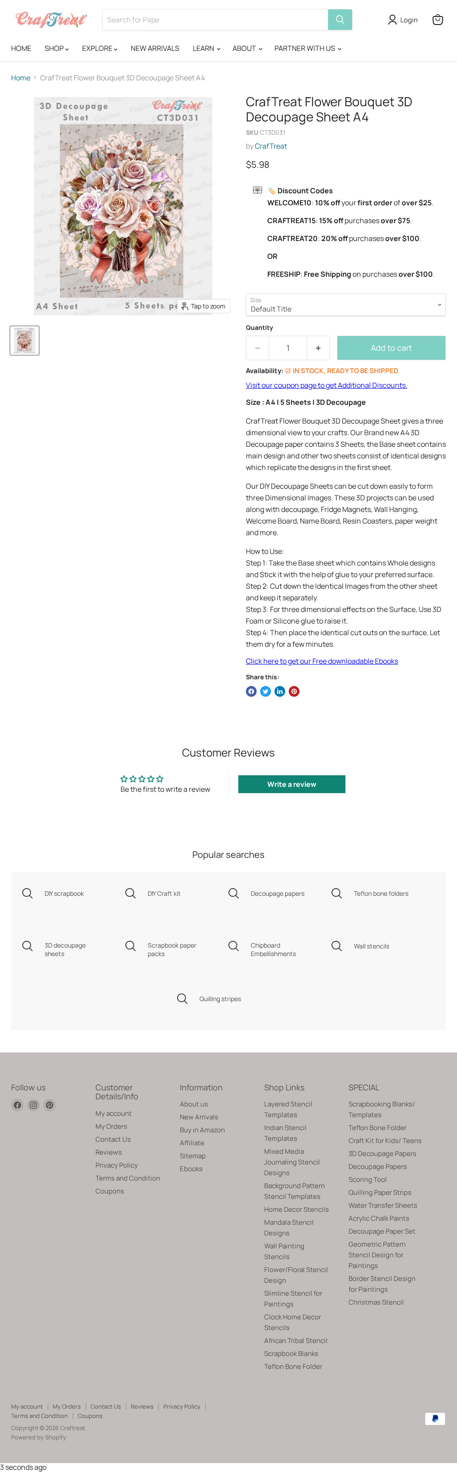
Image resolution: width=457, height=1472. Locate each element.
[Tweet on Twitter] (265, 691)
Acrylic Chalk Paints (379, 1218)
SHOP (55, 48)
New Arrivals (199, 1117)
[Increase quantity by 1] (318, 348)
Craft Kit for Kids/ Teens (385, 1140)
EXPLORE (98, 48)
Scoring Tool (368, 1179)
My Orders (111, 1126)
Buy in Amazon (202, 1130)
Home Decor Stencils (296, 1209)
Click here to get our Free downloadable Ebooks (322, 661)
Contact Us (113, 1139)
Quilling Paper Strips (380, 1192)
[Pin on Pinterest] (294, 691)
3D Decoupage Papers (382, 1153)
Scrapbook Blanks (291, 1353)
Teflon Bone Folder (293, 1366)
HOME (21, 48)
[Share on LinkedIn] (279, 691)
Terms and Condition (128, 1178)
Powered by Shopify (38, 1437)
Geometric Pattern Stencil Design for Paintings (377, 1254)
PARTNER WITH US (305, 48)
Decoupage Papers (378, 1166)
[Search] (340, 19)
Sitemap (193, 1155)
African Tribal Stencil (296, 1340)
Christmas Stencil (376, 1302)
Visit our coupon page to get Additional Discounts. (326, 385)
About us (194, 1104)
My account (114, 1113)
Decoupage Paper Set (382, 1231)
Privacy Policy (117, 1165)
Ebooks (191, 1168)
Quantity (259, 327)
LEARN (204, 48)
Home (20, 78)
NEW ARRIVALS (155, 48)
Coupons (110, 1191)
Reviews (109, 1152)
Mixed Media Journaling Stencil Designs (292, 1162)
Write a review (291, 784)
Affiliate (192, 1143)
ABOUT (245, 48)
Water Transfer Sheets (383, 1205)
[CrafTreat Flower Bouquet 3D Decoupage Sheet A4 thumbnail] (24, 340)
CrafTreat (271, 146)
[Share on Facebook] (251, 691)
